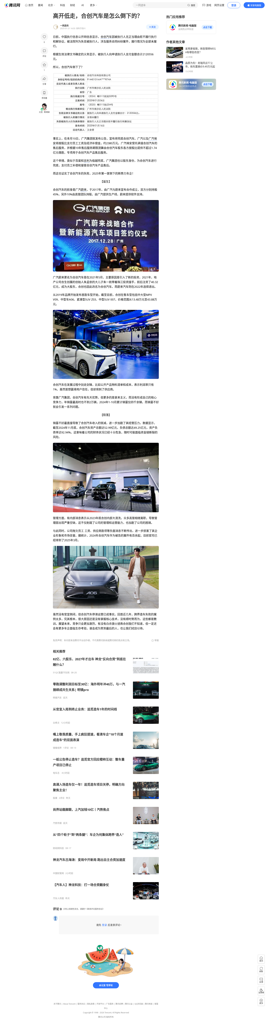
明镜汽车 (57, 698)
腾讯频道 (148, 1004)
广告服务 (109, 1004)
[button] (207, 27)
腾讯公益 (128, 1004)
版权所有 (110, 1017)
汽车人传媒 (58, 898)
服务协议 (81, 1004)
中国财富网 (58, 873)
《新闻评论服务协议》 (95, 909)
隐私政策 (90, 1004)
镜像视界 (57, 748)
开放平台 (100, 1004)
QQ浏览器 (138, 1004)
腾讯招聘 (119, 1004)
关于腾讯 (57, 1004)
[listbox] (106, 774)
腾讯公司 (102, 1017)
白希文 (56, 723)
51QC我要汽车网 (61, 672)
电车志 (56, 773)
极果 (55, 798)
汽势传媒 (57, 823)
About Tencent (69, 1004)
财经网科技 (58, 848)
